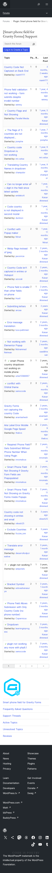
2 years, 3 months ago (43, 325)
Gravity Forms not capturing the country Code (13, 409)
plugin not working (20, 564)
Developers (9, 788)
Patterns (32, 768)
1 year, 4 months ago (44, 92)
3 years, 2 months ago (43, 606)
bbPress (9, 812)
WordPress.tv (11, 793)
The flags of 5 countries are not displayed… (13, 134)
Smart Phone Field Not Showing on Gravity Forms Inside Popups (17, 493)
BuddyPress (11, 817)
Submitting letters (16, 306)
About (6, 753)
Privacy (7, 768)
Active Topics (10, 722)
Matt (7, 807)
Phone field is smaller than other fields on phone (17, 291)
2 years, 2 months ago (43, 251)
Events (31, 783)
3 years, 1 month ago (44, 548)
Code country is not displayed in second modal (13, 210)
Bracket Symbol (15, 584)
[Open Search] (39, 4)
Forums (6, 13)
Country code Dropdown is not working (13, 151)
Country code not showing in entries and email (13, 516)
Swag (31, 793)
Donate (32, 788)
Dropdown (12, 624)
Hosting (7, 763)
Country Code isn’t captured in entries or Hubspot (15, 271)
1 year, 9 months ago (44, 150)
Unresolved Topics (13, 729)
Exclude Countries (16, 529)
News (6, 758)
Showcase (33, 753)
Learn (6, 778)
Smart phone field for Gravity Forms (22, 702)
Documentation (11, 783)
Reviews (7, 736)
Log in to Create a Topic (16, 49)
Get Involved (34, 778)
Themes (31, 758)
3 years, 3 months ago (43, 627)
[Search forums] (33, 43)
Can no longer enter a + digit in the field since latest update (17, 188)
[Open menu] (47, 4)
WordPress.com (13, 802)
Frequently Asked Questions (18, 709)
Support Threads (12, 715)
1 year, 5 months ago (44, 113)
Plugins (31, 763)
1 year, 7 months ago (44, 132)
